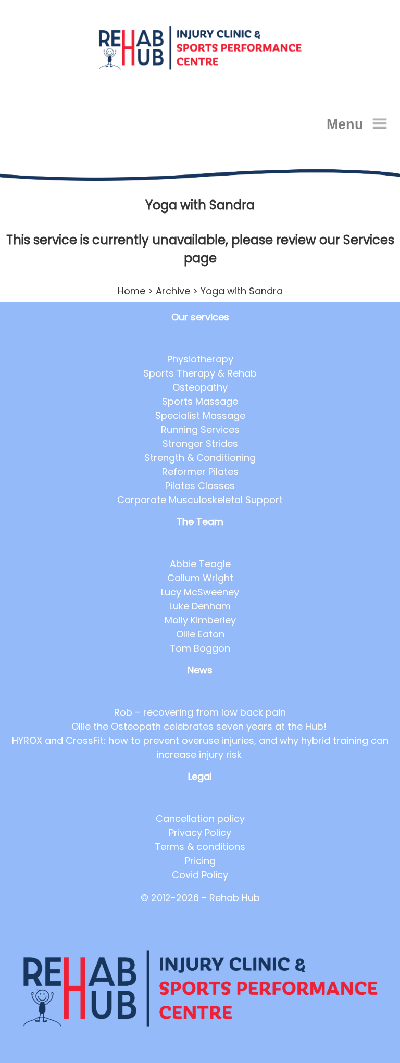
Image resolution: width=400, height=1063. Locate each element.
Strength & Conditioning (200, 457)
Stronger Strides (200, 443)
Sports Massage (200, 401)
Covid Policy (200, 874)
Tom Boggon (200, 648)
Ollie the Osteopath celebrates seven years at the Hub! (200, 726)
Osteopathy (200, 387)
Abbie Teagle (200, 563)
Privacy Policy (200, 832)
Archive (173, 290)
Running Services (200, 429)
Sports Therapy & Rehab (200, 373)
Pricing (200, 860)
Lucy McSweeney (200, 591)
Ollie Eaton (200, 634)
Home (131, 290)
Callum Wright (200, 577)
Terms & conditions (200, 846)
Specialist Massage (200, 415)
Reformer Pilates (200, 471)
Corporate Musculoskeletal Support (200, 499)
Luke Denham (200, 605)
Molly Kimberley (200, 620)
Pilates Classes (200, 485)
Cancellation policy (200, 818)
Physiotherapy (200, 359)
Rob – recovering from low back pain (200, 712)
